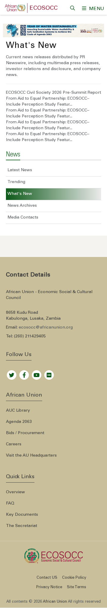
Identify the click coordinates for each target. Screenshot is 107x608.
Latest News (19, 170)
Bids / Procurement (25, 433)
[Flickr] (49, 373)
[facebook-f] (24, 373)
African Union (55, 602)
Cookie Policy (74, 578)
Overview (15, 492)
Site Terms (76, 587)
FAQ (10, 504)
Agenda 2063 (19, 422)
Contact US (47, 578)
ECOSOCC (43, 9)
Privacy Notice (49, 587)
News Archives (22, 206)
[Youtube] (36, 373)
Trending (16, 182)
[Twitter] (11, 373)
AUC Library (18, 411)
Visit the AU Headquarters (31, 456)
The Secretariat (21, 526)
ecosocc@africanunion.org (46, 328)
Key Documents (22, 515)
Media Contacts (22, 218)
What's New (19, 194)
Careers (13, 444)
